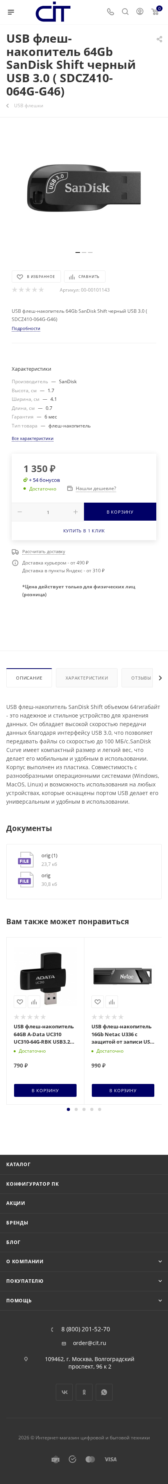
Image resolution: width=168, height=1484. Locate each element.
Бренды (17, 1222)
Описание (29, 678)
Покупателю (25, 1281)
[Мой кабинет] (139, 12)
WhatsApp (104, 1392)
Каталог (18, 1164)
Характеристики (87, 678)
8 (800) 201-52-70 (85, 1329)
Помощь (19, 1300)
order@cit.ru (89, 1343)
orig (45, 875)
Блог (13, 1242)
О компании (25, 1261)
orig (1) (49, 855)
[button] (68, 1109)
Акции (15, 1203)
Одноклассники (84, 1392)
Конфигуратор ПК (32, 1184)
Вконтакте (64, 1392)
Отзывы (141, 678)
